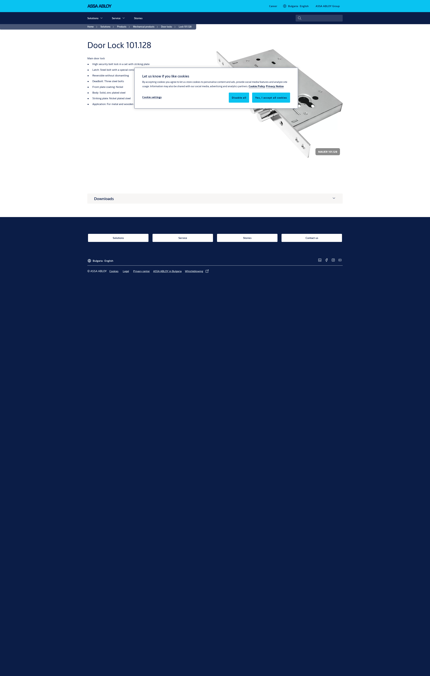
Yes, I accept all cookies (271, 97)
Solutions (92, 18)
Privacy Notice (275, 86)
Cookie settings (152, 97)
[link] (273, 6)
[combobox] (319, 18)
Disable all (239, 97)
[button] (101, 18)
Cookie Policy (257, 86)
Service (116, 18)
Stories (138, 18)
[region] (216, 88)
